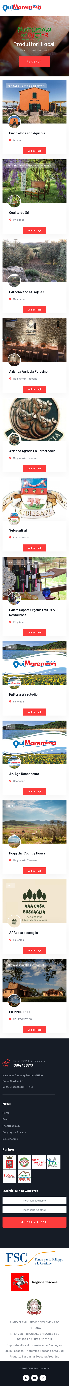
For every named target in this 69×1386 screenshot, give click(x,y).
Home (23, 49)
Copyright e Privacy (14, 1132)
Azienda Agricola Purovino (28, 371)
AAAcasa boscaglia (23, 933)
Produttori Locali (40, 49)
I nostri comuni (11, 1125)
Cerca (36, 61)
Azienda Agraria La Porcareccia (32, 451)
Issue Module (10, 1138)
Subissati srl (18, 530)
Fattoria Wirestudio (23, 694)
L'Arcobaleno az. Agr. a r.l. (27, 292)
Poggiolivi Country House (27, 853)
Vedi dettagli (34, 150)
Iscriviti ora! (36, 1222)
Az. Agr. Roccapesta (24, 774)
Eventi (6, 1119)
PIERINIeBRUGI (19, 1012)
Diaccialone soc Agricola (27, 133)
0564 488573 (23, 1065)
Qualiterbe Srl (19, 212)
